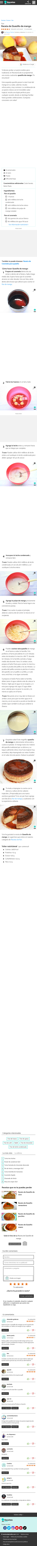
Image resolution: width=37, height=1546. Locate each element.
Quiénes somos (25, 1534)
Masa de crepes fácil (10, 1181)
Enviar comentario (26, 1296)
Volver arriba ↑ (18, 1514)
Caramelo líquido (9, 1175)
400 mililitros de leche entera (17, 205)
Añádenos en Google (28, 64)
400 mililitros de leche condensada (14, 201)
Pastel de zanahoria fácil (12, 1162)
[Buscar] (34, 2)
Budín (16, 1143)
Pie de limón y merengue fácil (13, 1168)
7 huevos (10, 196)
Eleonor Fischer (10, 32)
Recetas (3, 20)
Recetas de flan (16, 839)
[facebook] (5, 1528)
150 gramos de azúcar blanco (17, 218)
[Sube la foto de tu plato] (25, 1244)
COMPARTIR (28, 4)
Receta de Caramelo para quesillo (16, 262)
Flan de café (8, 1143)
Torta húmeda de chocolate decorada (16, 1165)
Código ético (6, 1544)
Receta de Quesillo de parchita (26, 1215)
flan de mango (7, 284)
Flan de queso (24, 1138)
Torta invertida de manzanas (13, 1171)
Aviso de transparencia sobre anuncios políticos (15, 1542)
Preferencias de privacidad (10, 1539)
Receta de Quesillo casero (25, 1226)
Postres (8, 20)
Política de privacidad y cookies (19, 1537)
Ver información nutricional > (19, 224)
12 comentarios (28, 29)
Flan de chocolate (26, 1143)
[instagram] (13, 1528)
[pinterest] (21, 1528)
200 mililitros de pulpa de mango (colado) (15, 210)
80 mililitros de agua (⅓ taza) (17, 221)
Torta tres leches (9, 1158)
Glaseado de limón (10, 1178)
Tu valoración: (18, 1287)
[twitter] (9, 1528)
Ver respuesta (6, 1408)
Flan (12, 20)
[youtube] (17, 1528)
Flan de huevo (12, 1138)
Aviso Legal (6, 1537)
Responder (5, 1330)
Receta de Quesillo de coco (26, 1193)
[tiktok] (25, 1528)
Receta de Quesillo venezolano (25, 1204)
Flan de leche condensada (18, 1147)
